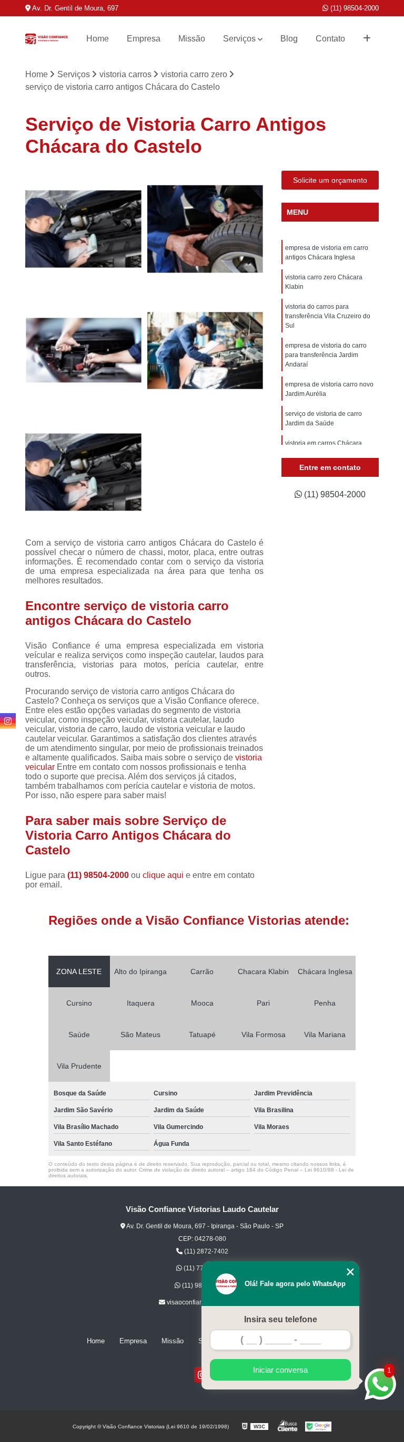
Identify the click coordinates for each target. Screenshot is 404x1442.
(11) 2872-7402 (205, 1251)
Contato (330, 38)
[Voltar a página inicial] (46, 39)
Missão (191, 38)
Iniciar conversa (280, 1369)
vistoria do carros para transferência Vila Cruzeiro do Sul (327, 316)
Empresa (143, 38)
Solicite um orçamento (330, 180)
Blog (289, 38)
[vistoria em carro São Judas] (83, 350)
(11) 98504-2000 (353, 8)
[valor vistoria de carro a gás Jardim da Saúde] (205, 229)
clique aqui (163, 875)
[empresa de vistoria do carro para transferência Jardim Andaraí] (83, 472)
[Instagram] (8, 721)
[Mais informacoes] (367, 38)
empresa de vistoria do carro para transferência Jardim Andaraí (326, 355)
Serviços (239, 38)
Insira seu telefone (280, 1319)
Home (97, 38)
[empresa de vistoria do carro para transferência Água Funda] (83, 229)
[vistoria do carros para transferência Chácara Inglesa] (205, 350)
